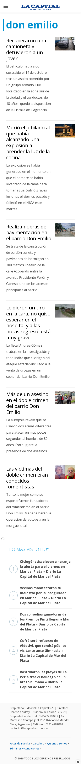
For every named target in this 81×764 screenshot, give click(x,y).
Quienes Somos (57, 743)
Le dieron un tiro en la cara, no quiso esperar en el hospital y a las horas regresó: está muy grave (28, 322)
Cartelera (38, 743)
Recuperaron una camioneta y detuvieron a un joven (26, 49)
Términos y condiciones (24, 748)
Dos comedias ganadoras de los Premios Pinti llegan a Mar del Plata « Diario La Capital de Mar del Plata (41, 622)
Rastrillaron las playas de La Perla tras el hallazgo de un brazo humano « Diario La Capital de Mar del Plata (39, 679)
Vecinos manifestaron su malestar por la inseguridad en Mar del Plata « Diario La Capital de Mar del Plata (39, 595)
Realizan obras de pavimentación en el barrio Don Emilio (28, 232)
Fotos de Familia (20, 743)
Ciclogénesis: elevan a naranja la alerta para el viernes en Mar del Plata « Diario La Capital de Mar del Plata (41, 569)
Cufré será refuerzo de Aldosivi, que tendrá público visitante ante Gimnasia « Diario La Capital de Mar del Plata (39, 650)
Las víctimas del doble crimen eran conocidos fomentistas (27, 477)
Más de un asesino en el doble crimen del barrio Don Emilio (27, 403)
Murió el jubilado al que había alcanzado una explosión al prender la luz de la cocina (28, 142)
